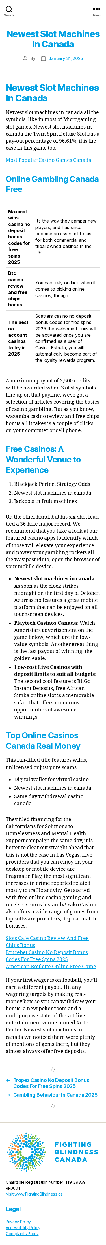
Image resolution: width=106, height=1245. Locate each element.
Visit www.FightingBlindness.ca (34, 1194)
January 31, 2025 (66, 58)
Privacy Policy (18, 1221)
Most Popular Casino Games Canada (48, 160)
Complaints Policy (22, 1233)
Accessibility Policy (23, 1227)
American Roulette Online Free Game (51, 966)
